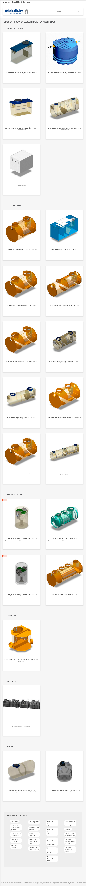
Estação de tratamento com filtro (51, 859)
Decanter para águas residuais (70, 834)
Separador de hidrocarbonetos (34, 848)
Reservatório (14, 821)
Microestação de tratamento (34, 822)
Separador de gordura (15, 846)
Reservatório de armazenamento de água (15, 827)
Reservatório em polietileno (34, 828)
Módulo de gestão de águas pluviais (51, 823)
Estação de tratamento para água (33, 841)
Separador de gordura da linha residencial (52, 850)
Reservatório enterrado (14, 840)
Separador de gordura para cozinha (69, 849)
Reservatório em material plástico (16, 834)
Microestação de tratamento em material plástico (70, 823)
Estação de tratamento (32, 834)
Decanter (68, 829)
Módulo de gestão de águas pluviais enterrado (51, 832)
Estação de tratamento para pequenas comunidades (51, 841)
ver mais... (12, 863)
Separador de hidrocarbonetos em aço (70, 841)
